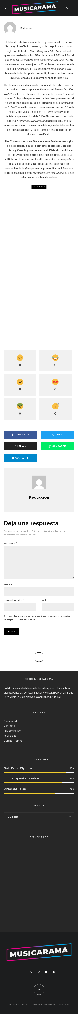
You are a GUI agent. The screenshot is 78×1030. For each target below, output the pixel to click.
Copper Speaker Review (21, 778)
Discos (28, 190)
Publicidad (10, 735)
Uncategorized (26, 852)
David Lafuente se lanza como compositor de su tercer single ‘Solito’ (41, 900)
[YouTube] (46, 972)
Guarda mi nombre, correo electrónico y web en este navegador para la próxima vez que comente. (37, 617)
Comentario (10, 542)
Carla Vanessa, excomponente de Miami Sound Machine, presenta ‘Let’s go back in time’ (46, 920)
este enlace (50, 177)
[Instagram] (38, 972)
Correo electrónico (14, 600)
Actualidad (10, 720)
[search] (70, 817)
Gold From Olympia (18, 768)
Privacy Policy (12, 730)
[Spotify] (53, 972)
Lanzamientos (26, 892)
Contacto (9, 725)
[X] (31, 972)
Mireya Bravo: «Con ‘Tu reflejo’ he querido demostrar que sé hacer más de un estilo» (46, 880)
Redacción (26, 27)
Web (44, 600)
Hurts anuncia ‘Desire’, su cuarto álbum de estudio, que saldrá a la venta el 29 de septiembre (49, 198)
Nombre (8, 584)
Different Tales (15, 788)
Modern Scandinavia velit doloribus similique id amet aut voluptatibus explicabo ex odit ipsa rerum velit (45, 860)
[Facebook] (24, 972)
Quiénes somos (13, 740)
